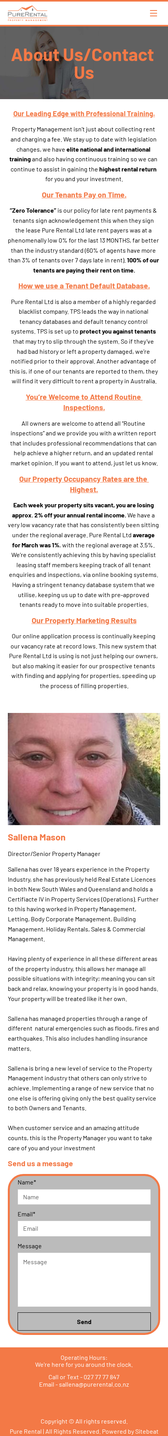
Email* (26, 1214)
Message (30, 1245)
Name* (27, 1182)
